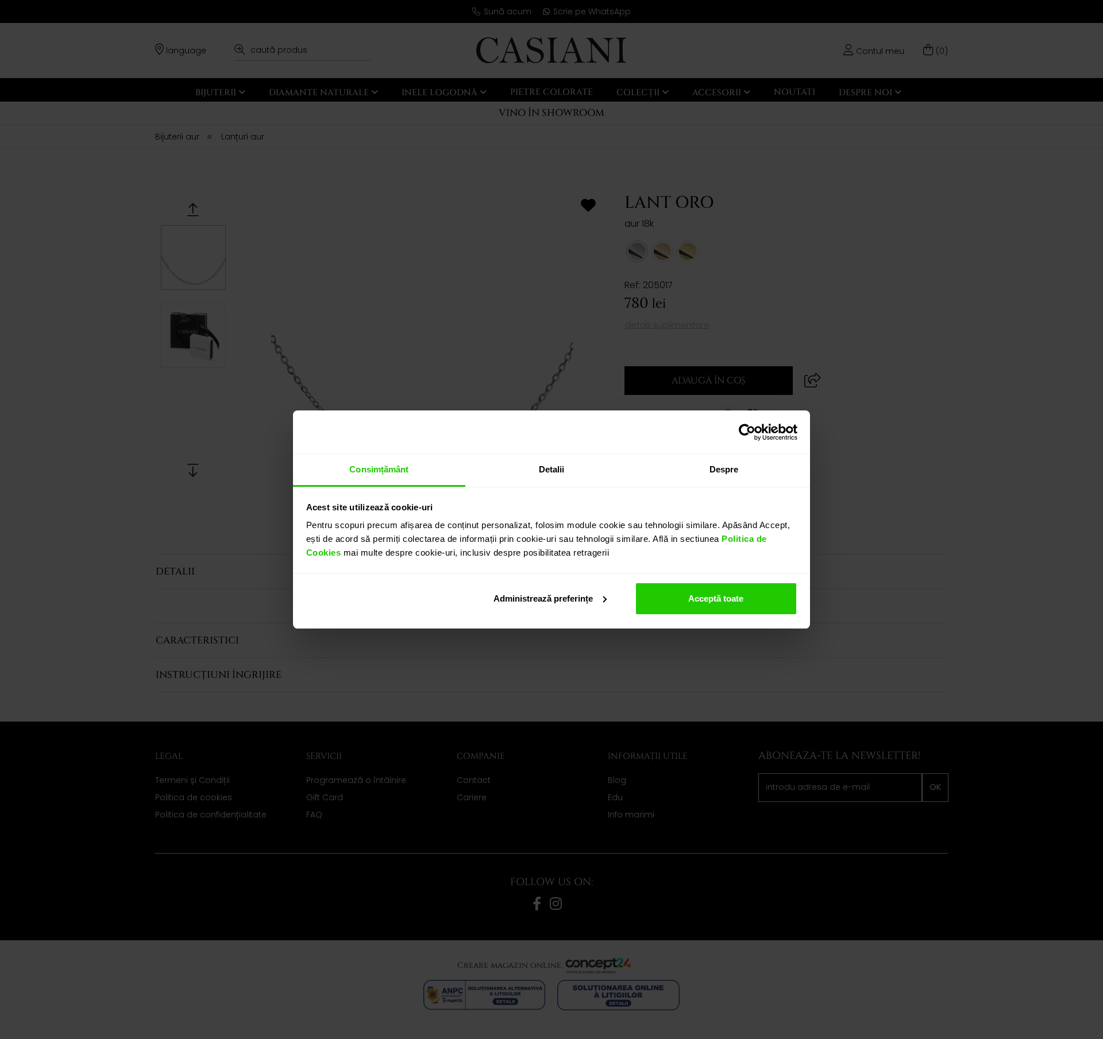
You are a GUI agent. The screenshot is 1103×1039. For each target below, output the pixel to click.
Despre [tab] (724, 469)
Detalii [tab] (552, 469)
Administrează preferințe (543, 598)
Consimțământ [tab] (378, 469)
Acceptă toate (715, 598)
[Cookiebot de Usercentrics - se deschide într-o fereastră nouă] (747, 432)
